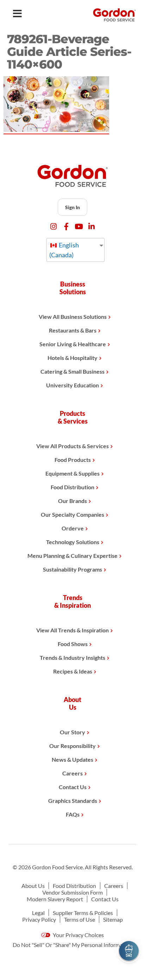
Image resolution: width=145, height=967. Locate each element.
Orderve (73, 528)
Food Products (73, 459)
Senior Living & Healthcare (72, 344)
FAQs (73, 814)
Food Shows (73, 643)
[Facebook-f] (66, 226)
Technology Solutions (72, 542)
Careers (72, 773)
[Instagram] (53, 226)
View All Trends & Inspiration (72, 630)
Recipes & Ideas (72, 671)
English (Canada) (64, 250)
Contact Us (73, 787)
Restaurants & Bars (72, 330)
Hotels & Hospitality (72, 357)
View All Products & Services (72, 446)
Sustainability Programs (72, 569)
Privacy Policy (39, 919)
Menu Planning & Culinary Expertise (72, 555)
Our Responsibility (72, 745)
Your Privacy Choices (78, 934)
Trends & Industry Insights (72, 657)
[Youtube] (79, 226)
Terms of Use (79, 919)
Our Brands (72, 500)
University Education (72, 385)
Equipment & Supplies (72, 473)
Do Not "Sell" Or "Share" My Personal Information (73, 944)
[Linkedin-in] (91, 226)
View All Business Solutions (73, 316)
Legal (38, 912)
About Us (33, 885)
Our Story (72, 732)
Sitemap (113, 919)
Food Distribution (72, 487)
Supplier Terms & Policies (83, 912)
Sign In (72, 207)
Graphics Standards (72, 800)
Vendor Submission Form (72, 892)
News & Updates (72, 759)
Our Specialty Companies (72, 514)
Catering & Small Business (72, 371)
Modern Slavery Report (55, 899)
